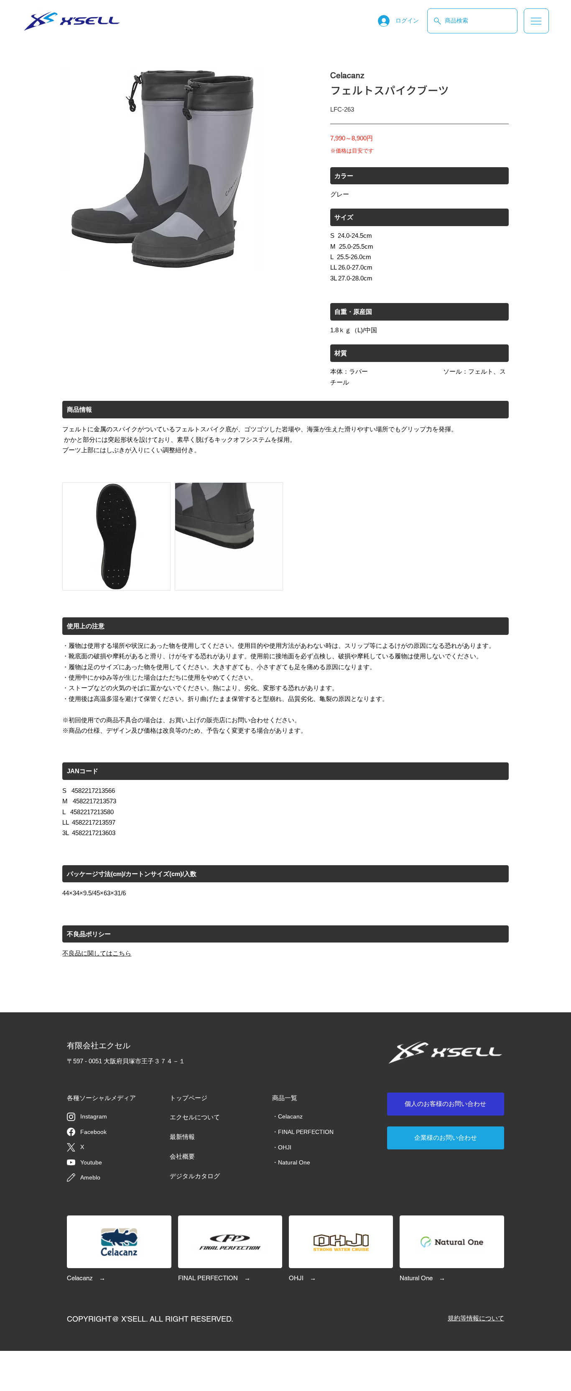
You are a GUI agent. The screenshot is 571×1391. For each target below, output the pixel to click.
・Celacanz (287, 1116)
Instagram (93, 1116)
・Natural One (291, 1162)
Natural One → (422, 1277)
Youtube (91, 1162)
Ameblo (90, 1177)
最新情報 (182, 1136)
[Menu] (536, 20)
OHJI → (302, 1277)
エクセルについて (195, 1117)
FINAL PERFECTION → (214, 1277)
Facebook (93, 1132)
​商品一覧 (284, 1097)
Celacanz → (86, 1277)
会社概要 (182, 1156)
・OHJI (281, 1147)
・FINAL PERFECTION (303, 1132)
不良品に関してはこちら (96, 953)
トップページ (188, 1097)
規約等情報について (476, 1318)
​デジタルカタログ (195, 1176)
